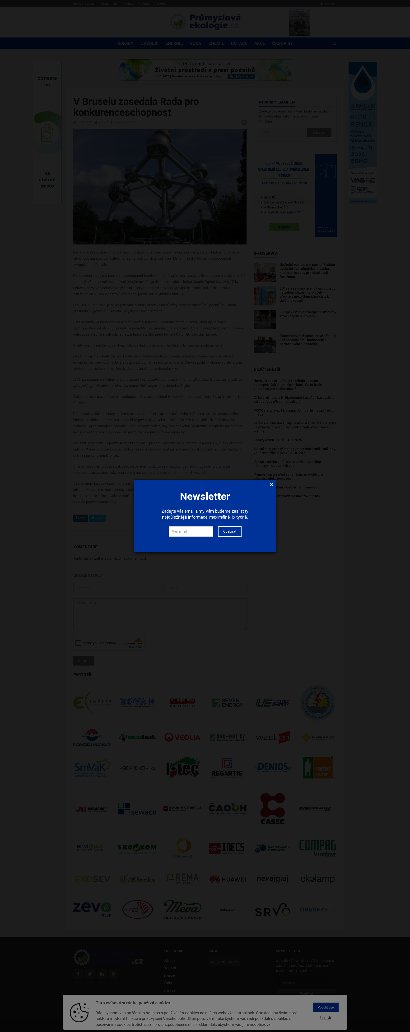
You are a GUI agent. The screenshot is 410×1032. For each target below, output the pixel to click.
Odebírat (229, 531)
